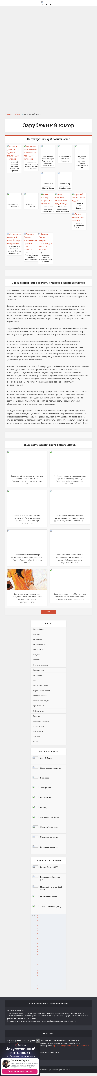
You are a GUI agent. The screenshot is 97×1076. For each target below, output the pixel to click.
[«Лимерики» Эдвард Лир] (31, 197)
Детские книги (39, 644)
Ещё (48, 611)
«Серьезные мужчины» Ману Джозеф (48, 209)
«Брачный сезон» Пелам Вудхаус (79, 206)
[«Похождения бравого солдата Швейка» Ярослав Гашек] (31, 241)
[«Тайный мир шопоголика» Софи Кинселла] (65, 177)
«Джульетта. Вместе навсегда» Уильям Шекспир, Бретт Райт (81, 162)
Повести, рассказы (40, 695)
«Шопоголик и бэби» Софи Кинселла (65, 159)
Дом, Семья (38, 649)
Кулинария (37, 675)
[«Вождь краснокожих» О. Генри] (79, 217)
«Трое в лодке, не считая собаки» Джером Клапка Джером (45, 257)
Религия (36, 716)
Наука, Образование (41, 690)
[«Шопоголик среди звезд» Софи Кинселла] (62, 198)
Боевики (36, 634)
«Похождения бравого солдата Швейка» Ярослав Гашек (31, 256)
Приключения (38, 706)
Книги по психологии (41, 665)
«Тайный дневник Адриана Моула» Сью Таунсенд (14, 166)
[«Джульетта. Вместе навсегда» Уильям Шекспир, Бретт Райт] (82, 149)
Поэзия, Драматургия (41, 701)
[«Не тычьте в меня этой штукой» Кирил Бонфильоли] (14, 238)
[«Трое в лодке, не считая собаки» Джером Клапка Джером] (45, 241)
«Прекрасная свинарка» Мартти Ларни (48, 186)
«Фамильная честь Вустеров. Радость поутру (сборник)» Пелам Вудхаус (48, 79)
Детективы (37, 639)
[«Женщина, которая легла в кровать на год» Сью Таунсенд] (31, 152)
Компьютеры (38, 670)
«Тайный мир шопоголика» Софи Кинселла (48, 45)
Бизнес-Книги (38, 629)
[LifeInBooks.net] (48, 2)
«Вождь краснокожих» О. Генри (79, 225)
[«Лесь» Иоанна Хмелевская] (14, 197)
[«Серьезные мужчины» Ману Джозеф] (48, 198)
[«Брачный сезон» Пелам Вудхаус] (79, 197)
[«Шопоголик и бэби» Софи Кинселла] (65, 149)
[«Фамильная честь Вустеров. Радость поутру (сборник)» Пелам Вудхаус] (48, 149)
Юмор (35, 741)
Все (33, 916)
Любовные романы (40, 685)
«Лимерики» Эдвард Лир (48, 14)
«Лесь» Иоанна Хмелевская (14, 205)
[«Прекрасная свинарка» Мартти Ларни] (48, 177)
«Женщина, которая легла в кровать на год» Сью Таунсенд (31, 165)
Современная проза (41, 721)
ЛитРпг (36, 680)
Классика (36, 660)
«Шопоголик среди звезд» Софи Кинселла (62, 209)
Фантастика (38, 731)
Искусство (37, 655)
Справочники (38, 726)
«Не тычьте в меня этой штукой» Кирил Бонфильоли (14, 250)
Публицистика (38, 711)
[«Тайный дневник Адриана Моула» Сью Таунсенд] (14, 152)
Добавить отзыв (48, 17)
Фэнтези (36, 736)
